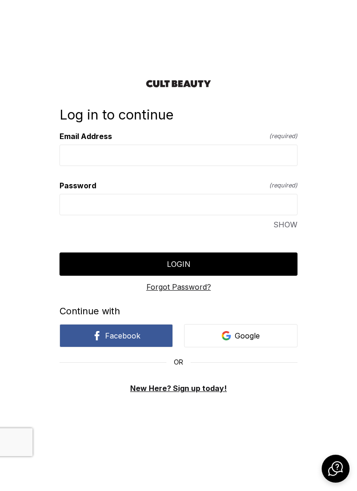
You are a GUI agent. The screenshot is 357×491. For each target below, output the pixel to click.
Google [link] (247, 335)
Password (179, 185)
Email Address (179, 136)
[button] (335, 468)
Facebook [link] (122, 335)
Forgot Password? (178, 287)
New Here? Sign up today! (178, 388)
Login (179, 264)
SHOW (285, 224)
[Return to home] (179, 84)
